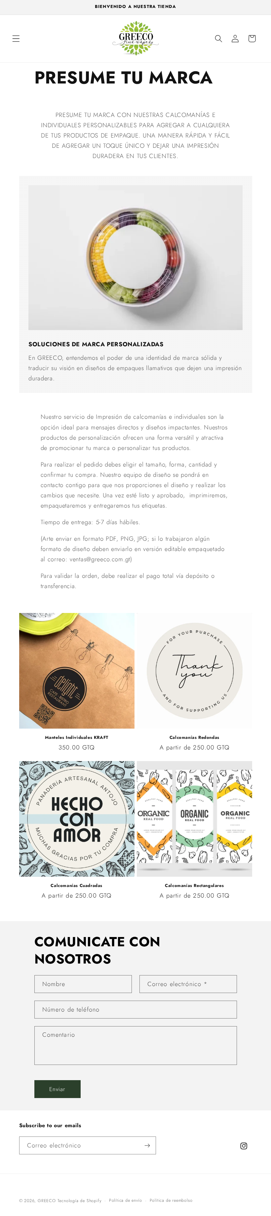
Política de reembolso (171, 1200)
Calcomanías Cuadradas (76, 886)
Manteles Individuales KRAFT (76, 738)
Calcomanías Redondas (194, 738)
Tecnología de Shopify (79, 1200)
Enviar (57, 1089)
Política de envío (125, 1200)
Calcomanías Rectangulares (194, 886)
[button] (16, 38)
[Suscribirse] (147, 1145)
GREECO (47, 1200)
